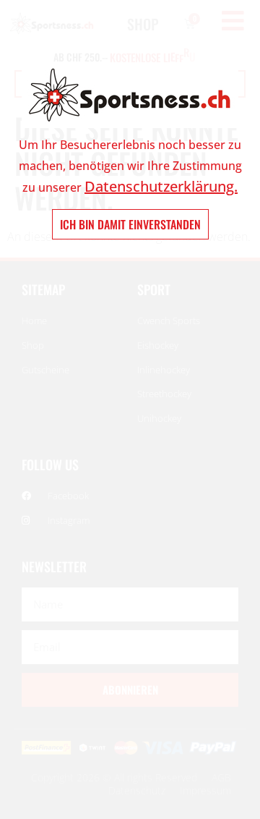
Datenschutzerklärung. (161, 186)
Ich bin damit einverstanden (130, 224)
